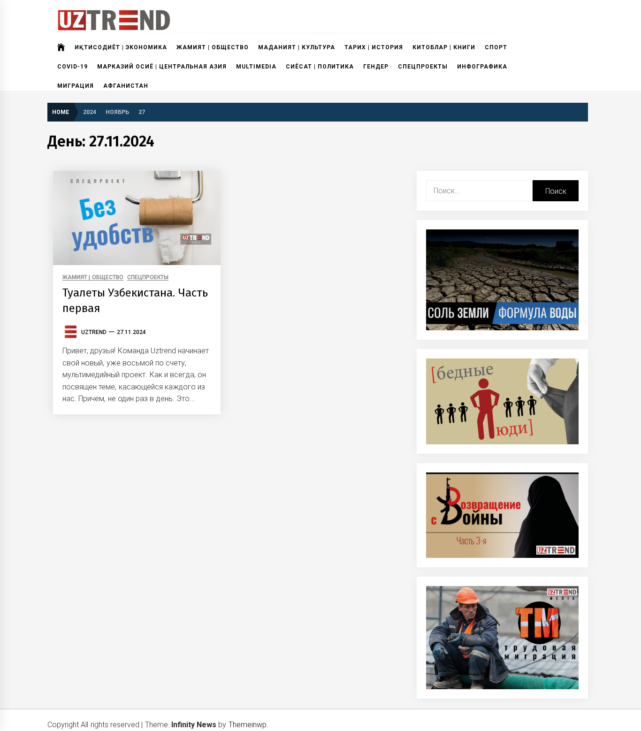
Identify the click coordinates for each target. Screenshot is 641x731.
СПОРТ (496, 47)
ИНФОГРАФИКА (482, 66)
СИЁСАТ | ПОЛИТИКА (320, 66)
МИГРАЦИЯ (75, 86)
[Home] (61, 47)
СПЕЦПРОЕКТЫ (423, 66)
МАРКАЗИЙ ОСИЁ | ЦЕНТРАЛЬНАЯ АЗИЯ (162, 66)
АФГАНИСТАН (125, 86)
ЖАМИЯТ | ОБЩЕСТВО (212, 47)
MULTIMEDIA (256, 66)
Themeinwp (248, 724)
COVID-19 (72, 66)
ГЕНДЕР (376, 66)
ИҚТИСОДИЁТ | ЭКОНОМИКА (121, 47)
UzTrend (94, 332)
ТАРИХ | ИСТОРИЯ (373, 47)
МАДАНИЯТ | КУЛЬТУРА (296, 47)
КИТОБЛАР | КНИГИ (443, 47)
